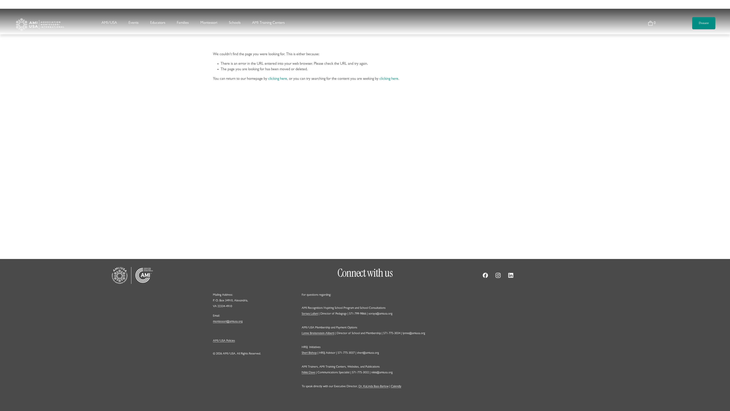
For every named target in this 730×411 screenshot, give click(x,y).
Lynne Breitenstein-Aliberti (318, 333)
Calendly (396, 386)
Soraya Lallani (310, 313)
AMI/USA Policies (224, 340)
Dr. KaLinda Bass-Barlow (374, 386)
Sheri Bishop (309, 353)
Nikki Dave (308, 372)
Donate (704, 23)
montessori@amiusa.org (228, 321)
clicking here (277, 79)
